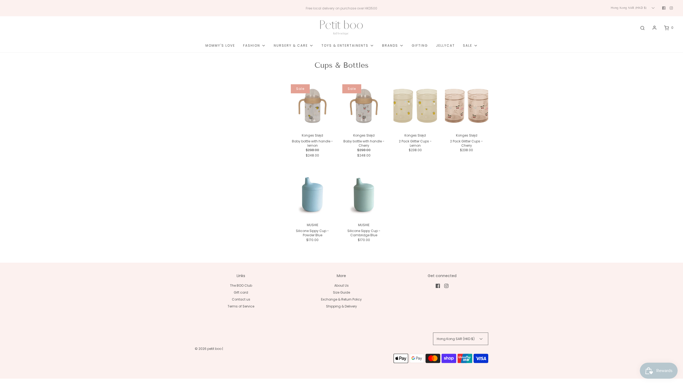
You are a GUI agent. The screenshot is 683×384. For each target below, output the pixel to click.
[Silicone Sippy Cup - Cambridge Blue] (364, 195)
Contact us (241, 299)
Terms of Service (241, 306)
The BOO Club (241, 285)
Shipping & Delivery (341, 306)
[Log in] (654, 27)
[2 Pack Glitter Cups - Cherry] (467, 106)
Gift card (241, 292)
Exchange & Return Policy (341, 299)
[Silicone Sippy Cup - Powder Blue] (312, 195)
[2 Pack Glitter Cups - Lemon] (415, 106)
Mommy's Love (220, 45)
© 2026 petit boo (208, 348)
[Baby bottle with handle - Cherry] (364, 106)
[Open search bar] (642, 28)
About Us (341, 285)
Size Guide (341, 292)
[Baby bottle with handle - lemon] (312, 106)
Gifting (420, 45)
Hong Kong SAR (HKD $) (629, 8)
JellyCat (445, 45)
